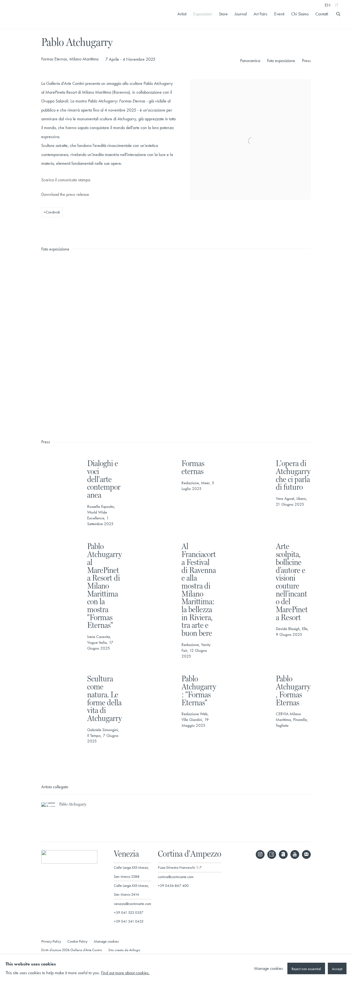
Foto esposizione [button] (281, 60)
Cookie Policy (77, 941)
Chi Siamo (300, 14)
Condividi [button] (53, 212)
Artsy (271, 854)
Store (223, 14)
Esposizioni (202, 14)
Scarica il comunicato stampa (65, 180)
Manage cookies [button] (106, 941)
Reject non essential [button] (306, 969)
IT (336, 5)
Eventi (279, 14)
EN (327, 5)
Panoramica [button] (250, 60)
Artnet (283, 854)
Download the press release (65, 194)
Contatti (321, 14)
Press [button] (306, 60)
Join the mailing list (306, 854)
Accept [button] (337, 969)
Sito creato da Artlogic (124, 950)
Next (330, 342)
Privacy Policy (51, 941)
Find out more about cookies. (125, 973)
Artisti (181, 14)
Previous (22, 342)
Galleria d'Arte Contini (38, 14)
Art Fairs (260, 14)
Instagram (260, 854)
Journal (241, 14)
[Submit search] (338, 13)
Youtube (294, 854)
